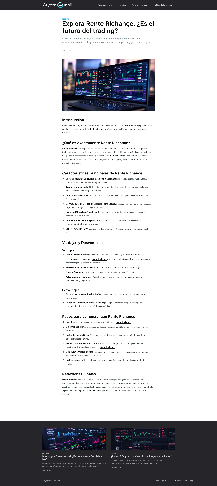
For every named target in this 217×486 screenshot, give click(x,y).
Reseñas (122, 5)
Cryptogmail (48, 481)
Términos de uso (139, 5)
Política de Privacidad (163, 5)
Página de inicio (105, 5)
